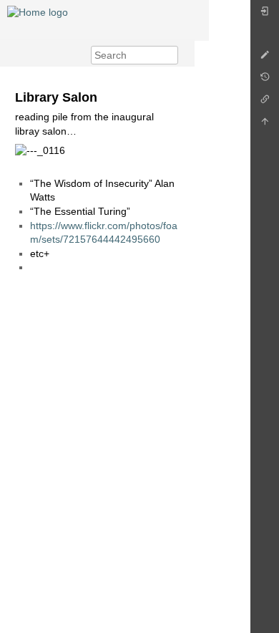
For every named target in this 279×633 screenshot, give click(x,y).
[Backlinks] (264, 103)
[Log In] (264, 15)
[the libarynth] (37, 11)
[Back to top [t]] (264, 125)
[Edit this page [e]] (264, 58)
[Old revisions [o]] (264, 80)
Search (170, 55)
